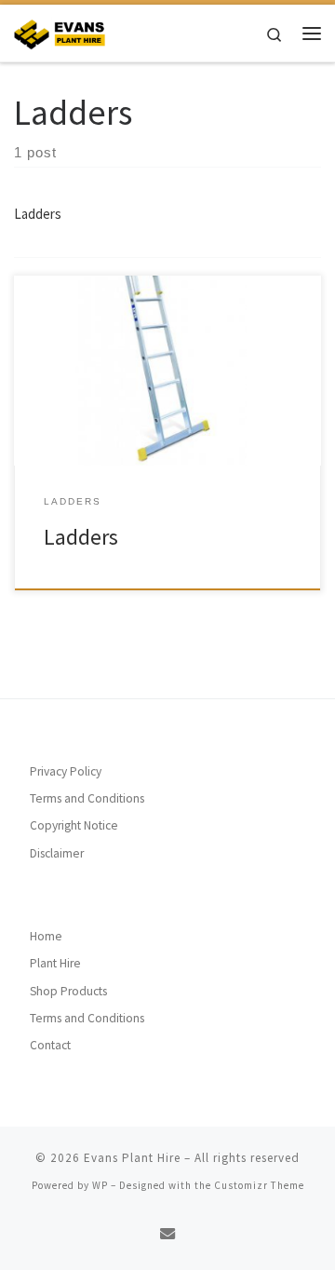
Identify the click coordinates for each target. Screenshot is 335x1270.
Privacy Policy (65, 771)
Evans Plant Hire (132, 1158)
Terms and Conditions (87, 798)
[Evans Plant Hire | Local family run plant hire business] (60, 31)
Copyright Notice (74, 825)
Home (46, 936)
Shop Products (68, 991)
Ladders (81, 536)
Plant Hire (55, 963)
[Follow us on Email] (167, 1234)
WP (100, 1185)
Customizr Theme (259, 1185)
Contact (50, 1045)
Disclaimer (57, 853)
